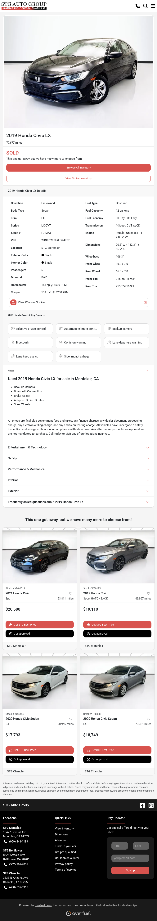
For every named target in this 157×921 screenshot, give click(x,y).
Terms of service (65, 869)
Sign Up (130, 870)
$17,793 (13, 735)
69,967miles (143, 598)
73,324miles (143, 724)
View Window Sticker (31, 302)
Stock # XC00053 (15, 713)
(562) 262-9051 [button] (18, 864)
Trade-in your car (65, 846)
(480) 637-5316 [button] (18, 887)
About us (60, 840)
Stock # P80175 (92, 588)
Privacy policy (64, 864)
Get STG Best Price (25, 624)
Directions (61, 834)
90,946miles (66, 724)
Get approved (22, 633)
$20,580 (13, 609)
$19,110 (90, 609)
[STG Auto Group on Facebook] (140, 805)
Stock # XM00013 (15, 588)
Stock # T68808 (92, 713)
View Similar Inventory (78, 178)
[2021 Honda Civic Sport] (39, 555)
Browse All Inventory (78, 167)
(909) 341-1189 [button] (18, 841)
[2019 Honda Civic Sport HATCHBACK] (117, 555)
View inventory (64, 828)
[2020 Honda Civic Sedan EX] (39, 681)
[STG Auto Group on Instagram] (149, 805)
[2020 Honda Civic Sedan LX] (117, 681)
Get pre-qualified (65, 852)
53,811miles (66, 598)
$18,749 (90, 735)
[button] (138, 6)
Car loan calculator (67, 858)
